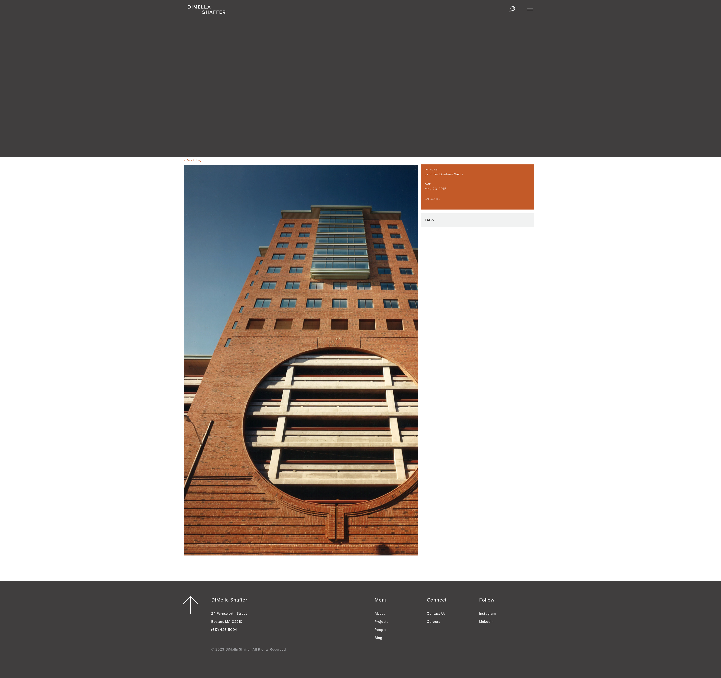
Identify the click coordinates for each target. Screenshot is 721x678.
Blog (378, 638)
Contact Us (436, 613)
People (381, 630)
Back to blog (193, 160)
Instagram (487, 613)
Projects (381, 622)
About (380, 613)
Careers (433, 622)
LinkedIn (486, 622)
